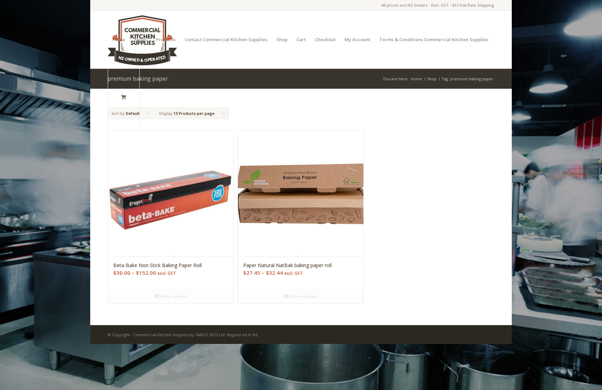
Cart (301, 39)
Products (166, 39)
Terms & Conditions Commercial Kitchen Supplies (433, 39)
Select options (173, 296)
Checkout (325, 39)
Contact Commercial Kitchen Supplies (226, 39)
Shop (281, 39)
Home (118, 39)
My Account (357, 39)
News (140, 39)
